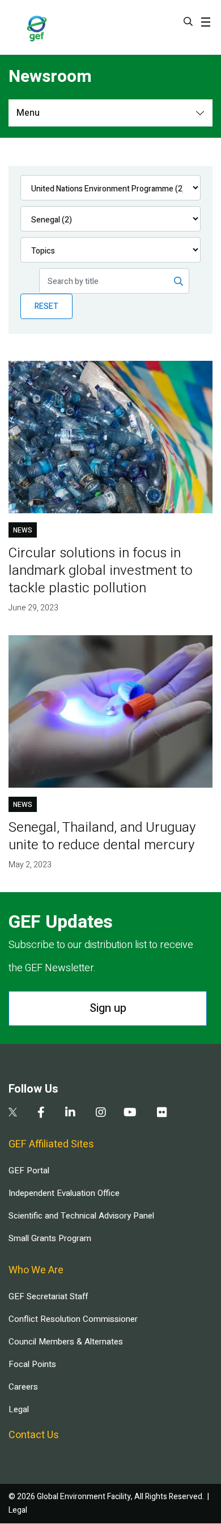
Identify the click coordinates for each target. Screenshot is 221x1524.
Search (188, 21)
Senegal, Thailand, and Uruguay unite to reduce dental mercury (102, 836)
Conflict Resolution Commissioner (73, 1319)
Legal (18, 1409)
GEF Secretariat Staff (48, 1296)
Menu (28, 113)
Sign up (108, 1008)
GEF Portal (28, 1170)
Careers (23, 1387)
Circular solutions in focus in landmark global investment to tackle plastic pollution (100, 570)
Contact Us (33, 1435)
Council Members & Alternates (65, 1341)
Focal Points (32, 1364)
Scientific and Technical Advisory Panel (81, 1215)
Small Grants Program (49, 1238)
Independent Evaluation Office (64, 1193)
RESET (46, 306)
